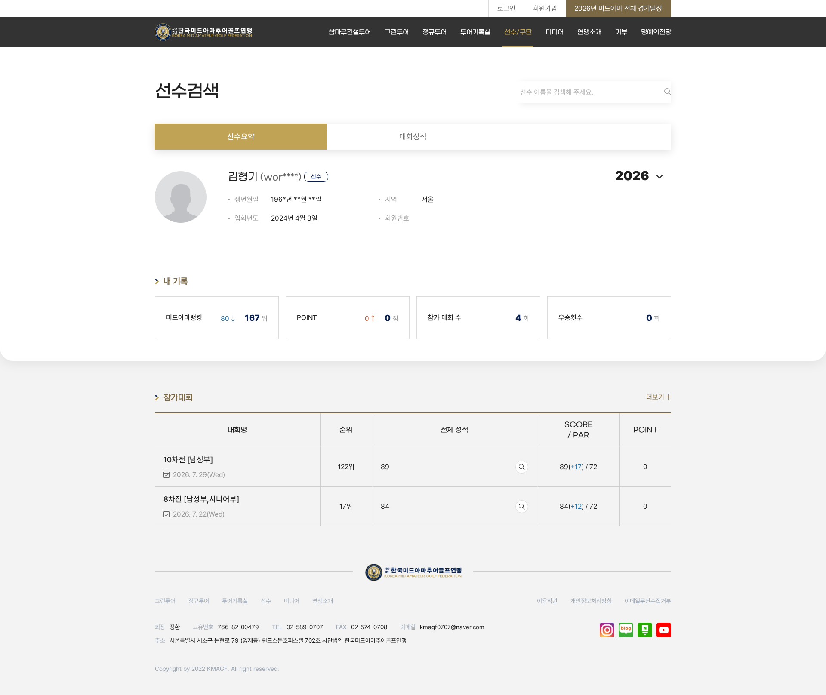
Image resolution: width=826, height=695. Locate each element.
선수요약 (241, 136)
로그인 (506, 8)
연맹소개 (589, 32)
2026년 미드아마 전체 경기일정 (618, 8)
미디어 (555, 32)
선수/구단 (518, 32)
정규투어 (434, 32)
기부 (621, 32)
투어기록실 (475, 32)
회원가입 (545, 8)
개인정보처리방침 (591, 600)
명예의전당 (656, 32)
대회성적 (413, 136)
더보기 (656, 397)
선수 (266, 600)
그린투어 (397, 32)
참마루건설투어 (350, 32)
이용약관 (547, 600)
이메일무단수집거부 (648, 600)
